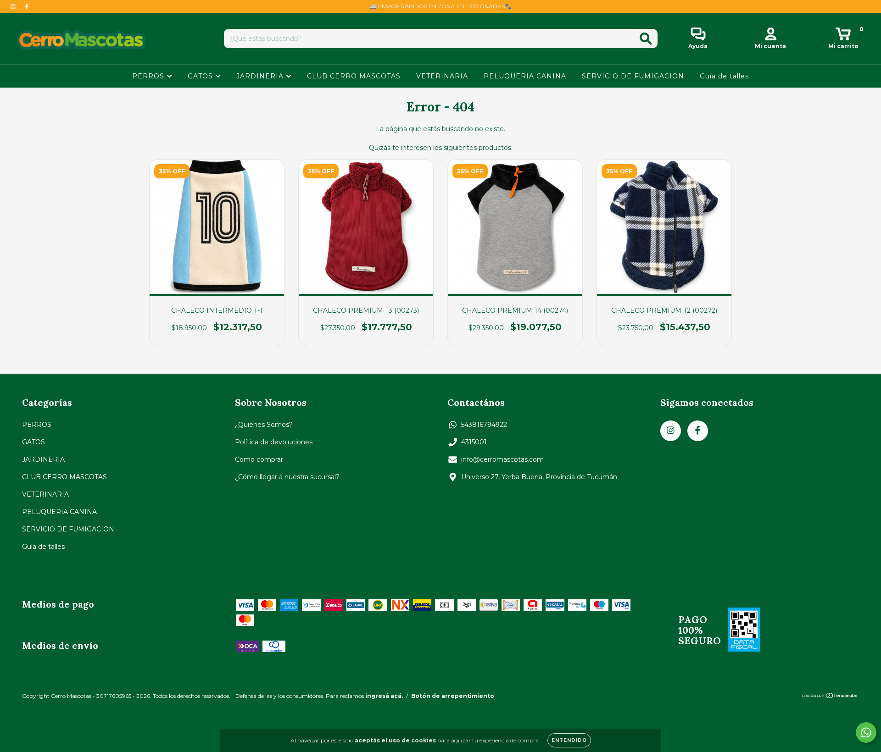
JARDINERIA (261, 76)
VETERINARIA (442, 76)
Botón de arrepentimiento (452, 695)
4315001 (474, 442)
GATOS (201, 76)
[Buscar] (646, 39)
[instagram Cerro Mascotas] (14, 6)
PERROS (149, 76)
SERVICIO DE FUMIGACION (633, 76)
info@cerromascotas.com (502, 459)
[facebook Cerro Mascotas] (27, 6)
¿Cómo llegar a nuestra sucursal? (287, 477)
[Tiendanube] (830, 696)
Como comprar (259, 459)
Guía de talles (724, 76)
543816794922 (484, 424)
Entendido (569, 740)
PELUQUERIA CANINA (525, 76)
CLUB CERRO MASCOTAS (354, 76)
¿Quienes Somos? (264, 424)
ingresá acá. (384, 695)
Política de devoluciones (273, 442)
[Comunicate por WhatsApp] (866, 732)
